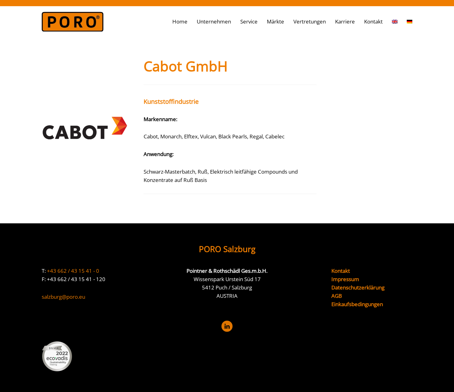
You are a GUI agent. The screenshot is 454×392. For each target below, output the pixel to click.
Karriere (345, 21)
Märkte (275, 21)
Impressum (345, 279)
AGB (336, 295)
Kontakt (373, 21)
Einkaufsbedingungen (357, 304)
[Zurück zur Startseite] (72, 21)
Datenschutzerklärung (358, 287)
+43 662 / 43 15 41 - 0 (73, 270)
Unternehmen (214, 21)
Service (249, 21)
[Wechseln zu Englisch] (394, 21)
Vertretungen (309, 21)
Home (179, 21)
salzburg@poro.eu (63, 296)
